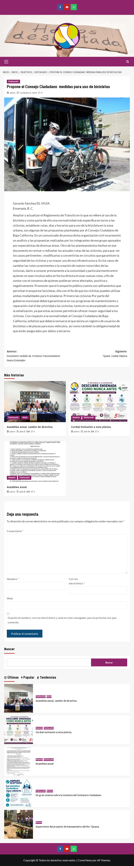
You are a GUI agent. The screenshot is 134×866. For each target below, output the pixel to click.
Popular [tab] (28, 677)
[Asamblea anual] (35, 461)
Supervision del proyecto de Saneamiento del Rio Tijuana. (68, 826)
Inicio (25, 417)
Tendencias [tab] (47, 677)
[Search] (127, 62)
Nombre (13, 579)
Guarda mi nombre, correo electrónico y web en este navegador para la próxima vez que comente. (62, 620)
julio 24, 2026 (89, 431)
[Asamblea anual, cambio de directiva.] (35, 401)
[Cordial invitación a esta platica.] (99, 401)
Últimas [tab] (13, 677)
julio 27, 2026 (25, 431)
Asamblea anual (17, 487)
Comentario (15, 531)
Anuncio (76, 417)
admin (13, 92)
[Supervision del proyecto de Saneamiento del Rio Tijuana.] (18, 824)
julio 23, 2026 (25, 491)
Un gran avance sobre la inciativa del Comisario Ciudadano (68, 795)
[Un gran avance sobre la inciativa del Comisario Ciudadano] (18, 792)
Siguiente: (115, 353)
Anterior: (33, 355)
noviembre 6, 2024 (28, 92)
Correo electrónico (77, 581)
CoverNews (85, 860)
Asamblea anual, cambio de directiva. (30, 427)
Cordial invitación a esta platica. (91, 427)
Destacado (13, 81)
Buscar (9, 649)
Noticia (50, 791)
